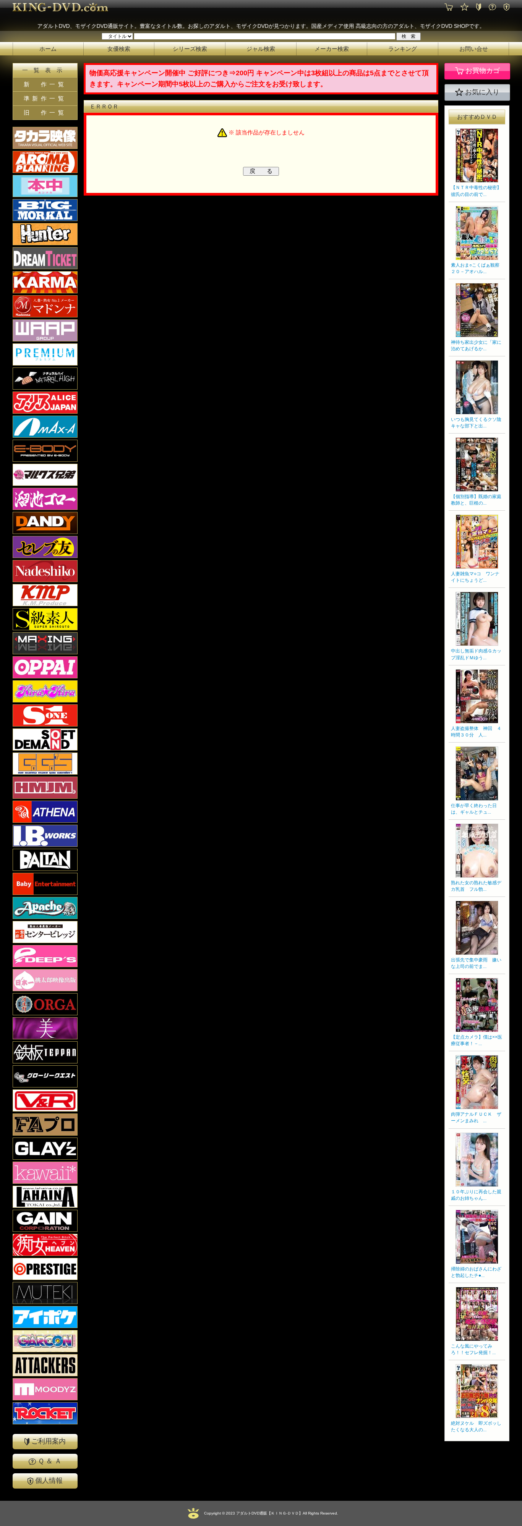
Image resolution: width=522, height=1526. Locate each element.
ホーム (48, 48)
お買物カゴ (482, 71)
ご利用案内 (47, 1441)
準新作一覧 (45, 98)
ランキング (402, 48)
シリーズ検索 (190, 48)
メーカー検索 (331, 48)
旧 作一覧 (45, 112)
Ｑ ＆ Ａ (49, 1461)
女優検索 (118, 48)
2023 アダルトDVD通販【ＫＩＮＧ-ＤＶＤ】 (264, 1513)
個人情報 (48, 1480)
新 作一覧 (45, 84)
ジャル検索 (260, 48)
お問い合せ (473, 48)
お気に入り (481, 92)
